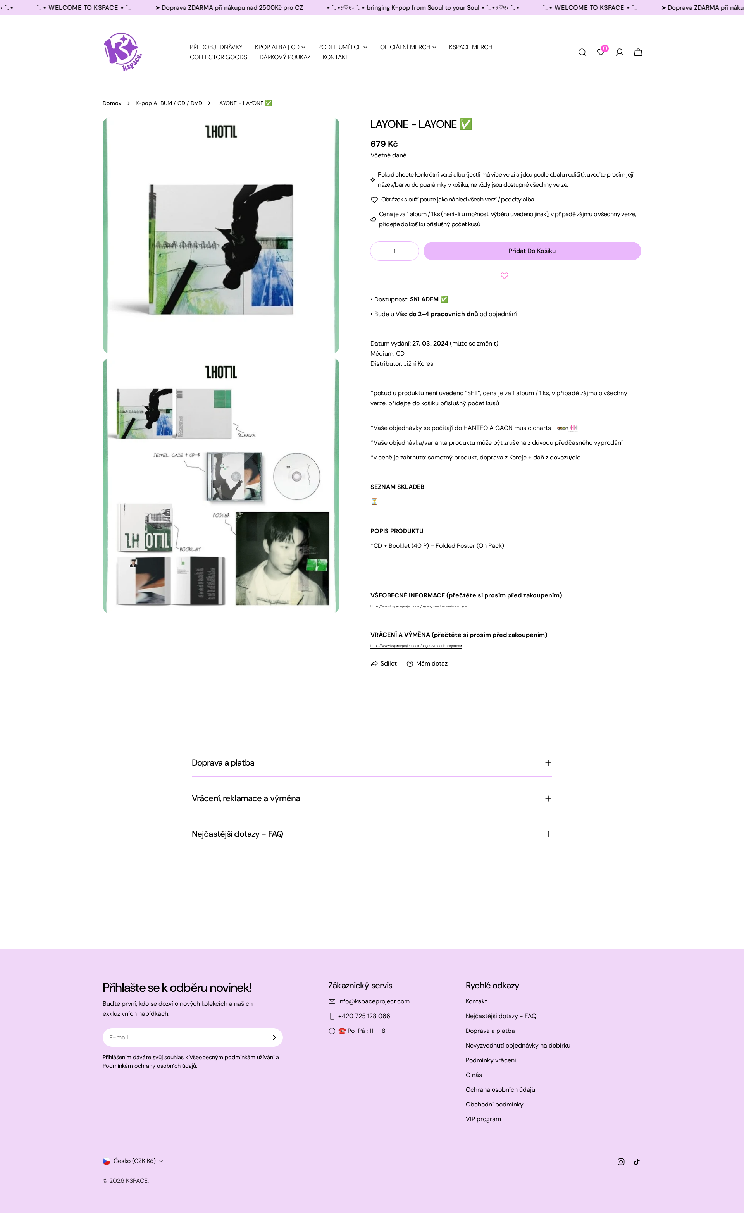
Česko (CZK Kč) (135, 1161)
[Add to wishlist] (506, 276)
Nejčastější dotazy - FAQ (501, 1016)
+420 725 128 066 (364, 1016)
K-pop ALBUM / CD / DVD (169, 103)
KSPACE (137, 1181)
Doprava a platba (490, 1031)
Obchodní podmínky (495, 1104)
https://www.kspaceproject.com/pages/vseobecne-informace (418, 606)
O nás (474, 1075)
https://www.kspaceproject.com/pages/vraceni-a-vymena (416, 646)
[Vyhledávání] (582, 52)
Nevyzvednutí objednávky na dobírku (518, 1045)
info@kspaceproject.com (374, 1001)
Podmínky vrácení (491, 1060)
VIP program (483, 1119)
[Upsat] (274, 1037)
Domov (112, 103)
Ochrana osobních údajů (500, 1090)
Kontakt (476, 1001)
